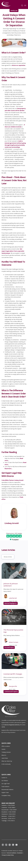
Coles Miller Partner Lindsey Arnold (12, 480)
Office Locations (6, 746)
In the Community (6, 764)
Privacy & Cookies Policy (8, 855)
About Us (4, 755)
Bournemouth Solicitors (7, 789)
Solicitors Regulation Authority (12, 724)
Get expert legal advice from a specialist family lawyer (13, 251)
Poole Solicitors (5, 786)
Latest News (5, 758)
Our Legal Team (6, 783)
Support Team (5, 792)
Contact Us (4, 777)
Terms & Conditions (11, 853)
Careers (3, 749)
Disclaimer (20, 853)
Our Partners (5, 780)
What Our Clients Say (7, 761)
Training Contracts (6, 752)
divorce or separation (18, 65)
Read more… (8, 468)
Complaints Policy (6, 795)
